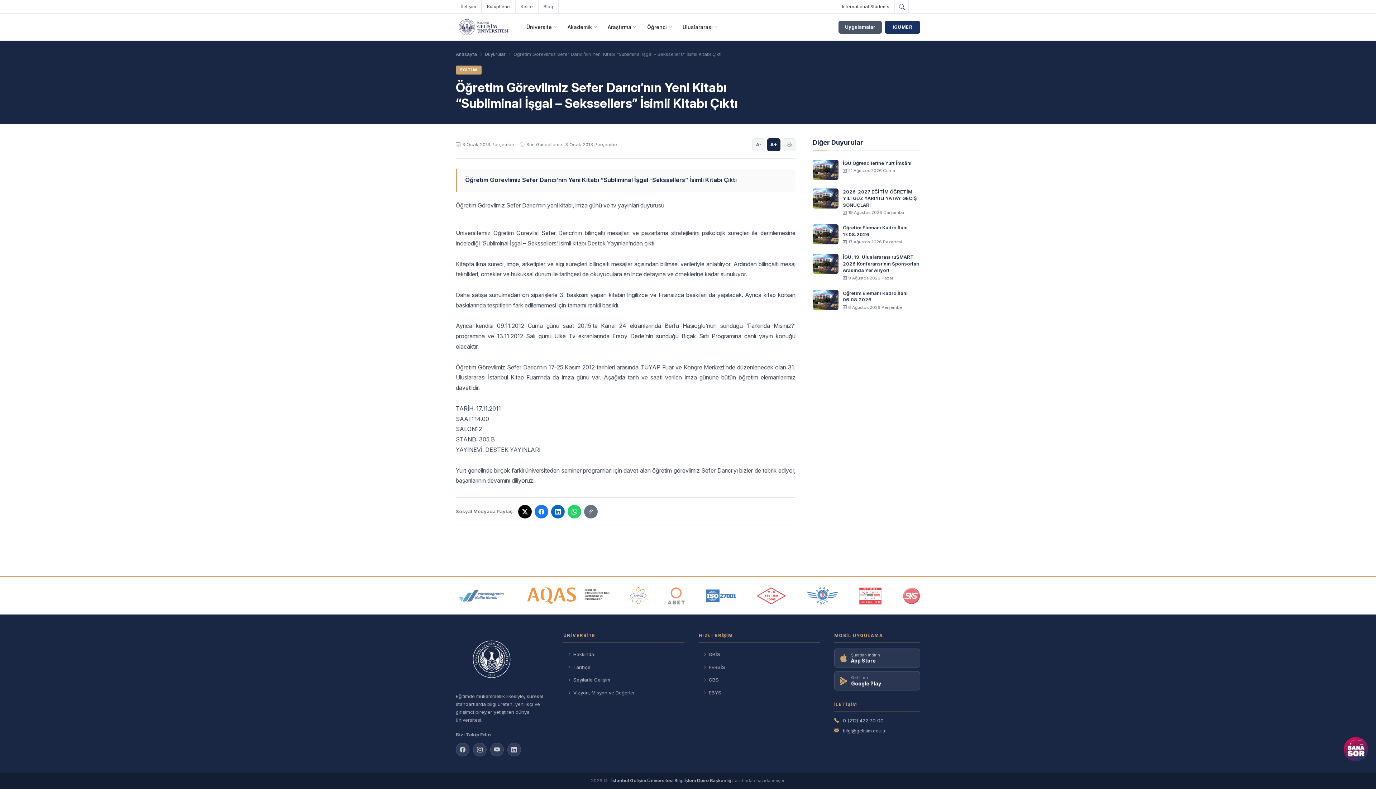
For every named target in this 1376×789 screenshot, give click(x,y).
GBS (714, 680)
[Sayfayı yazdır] (789, 144)
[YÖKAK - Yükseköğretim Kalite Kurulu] (481, 595)
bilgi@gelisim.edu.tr (864, 730)
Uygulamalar (860, 27)
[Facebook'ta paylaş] (541, 511)
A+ (773, 144)
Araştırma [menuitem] (619, 27)
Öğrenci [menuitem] (657, 27)
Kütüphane (498, 6)
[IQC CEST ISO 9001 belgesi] (870, 595)
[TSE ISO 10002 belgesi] (771, 595)
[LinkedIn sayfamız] (514, 749)
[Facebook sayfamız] (462, 749)
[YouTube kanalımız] (497, 749)
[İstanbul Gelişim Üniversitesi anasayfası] (502, 660)
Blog (548, 6)
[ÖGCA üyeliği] (822, 595)
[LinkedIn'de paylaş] (558, 511)
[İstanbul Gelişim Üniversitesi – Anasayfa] (483, 27)
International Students (865, 6)
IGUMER (902, 27)
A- (758, 144)
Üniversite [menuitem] (539, 27)
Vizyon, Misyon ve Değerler (604, 692)
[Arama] (901, 7)
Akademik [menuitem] (580, 27)
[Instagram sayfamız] (480, 749)
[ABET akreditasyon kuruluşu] (676, 595)
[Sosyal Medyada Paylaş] (591, 511)
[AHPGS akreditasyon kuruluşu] (638, 595)
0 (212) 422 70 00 (863, 720)
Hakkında (583, 654)
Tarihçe (582, 667)
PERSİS (717, 667)
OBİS (714, 654)
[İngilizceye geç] (914, 7)
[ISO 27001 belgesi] (721, 595)
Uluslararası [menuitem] (698, 27)
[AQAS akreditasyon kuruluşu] (568, 595)
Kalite (527, 6)
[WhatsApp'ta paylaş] (574, 511)
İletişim (468, 6)
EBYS (715, 692)
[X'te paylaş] (525, 511)
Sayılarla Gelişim (591, 680)
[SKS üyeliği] (911, 595)
